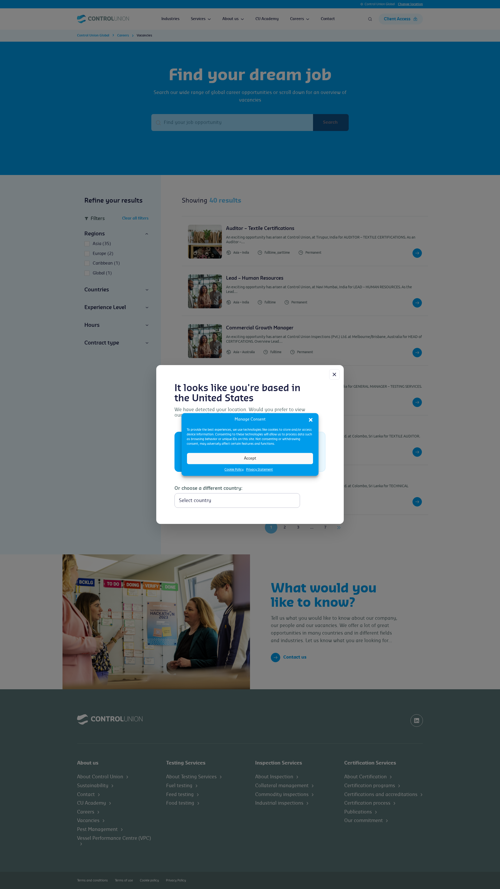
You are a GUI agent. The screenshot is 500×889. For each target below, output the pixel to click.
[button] (310, 419)
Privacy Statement (259, 469)
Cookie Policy (233, 469)
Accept (250, 458)
